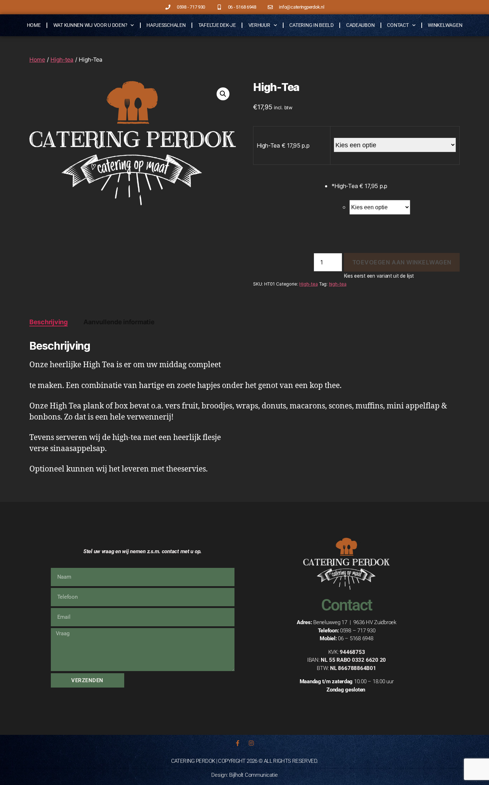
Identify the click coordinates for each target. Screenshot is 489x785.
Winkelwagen (445, 25)
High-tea (61, 59)
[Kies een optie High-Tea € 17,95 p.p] (404, 203)
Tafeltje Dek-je (217, 25)
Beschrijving (48, 322)
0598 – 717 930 (357, 630)
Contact (397, 25)
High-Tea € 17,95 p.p (283, 145)
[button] (223, 93)
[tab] (48, 322)
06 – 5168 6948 (355, 638)
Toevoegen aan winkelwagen (401, 262)
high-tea (338, 284)
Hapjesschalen (166, 25)
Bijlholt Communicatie (253, 775)
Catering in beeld (311, 25)
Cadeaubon (360, 25)
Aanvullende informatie (118, 322)
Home (34, 25)
